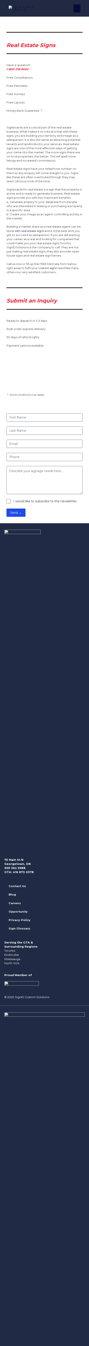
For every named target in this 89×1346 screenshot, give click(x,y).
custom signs (47, 268)
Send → (16, 513)
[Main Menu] (76, 8)
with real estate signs (29, 231)
